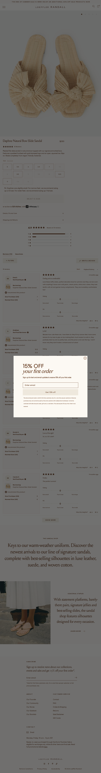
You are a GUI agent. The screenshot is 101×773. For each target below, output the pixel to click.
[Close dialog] (85, 358)
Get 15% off (50, 392)
